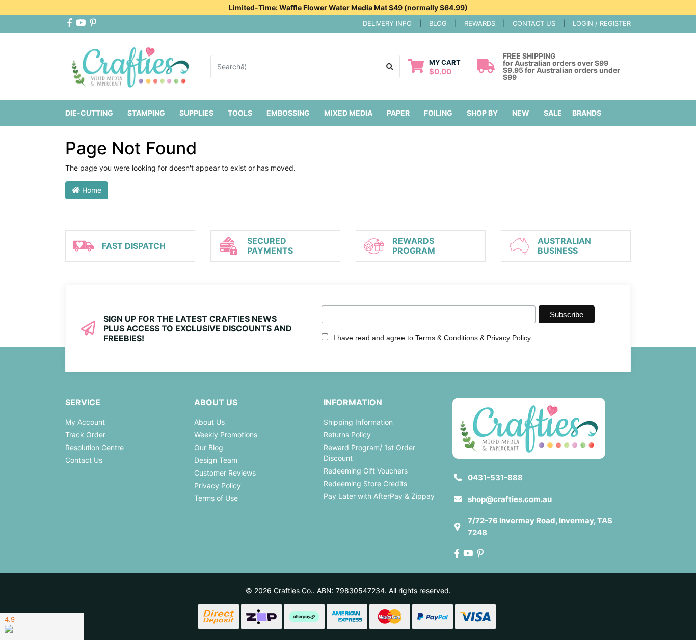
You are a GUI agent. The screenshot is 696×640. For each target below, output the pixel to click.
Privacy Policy (217, 485)
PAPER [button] (398, 112)
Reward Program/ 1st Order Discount (369, 452)
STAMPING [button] (146, 112)
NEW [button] (520, 112)
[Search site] (390, 66)
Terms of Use (216, 498)
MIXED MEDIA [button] (348, 112)
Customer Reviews (225, 472)
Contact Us (83, 460)
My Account (85, 422)
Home (90, 190)
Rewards (479, 23)
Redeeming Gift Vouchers (366, 470)
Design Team (215, 460)
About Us (209, 422)
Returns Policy (347, 434)
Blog (438, 23)
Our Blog (208, 447)
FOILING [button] (438, 112)
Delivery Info (387, 23)
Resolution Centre (94, 447)
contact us (534, 23)
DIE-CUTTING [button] (89, 112)
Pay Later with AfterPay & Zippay (379, 496)
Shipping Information (358, 422)
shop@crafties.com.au (510, 499)
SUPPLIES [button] (196, 112)
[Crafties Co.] (130, 65)
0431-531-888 (495, 477)
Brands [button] (586, 112)
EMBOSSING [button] (288, 112)
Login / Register (602, 23)
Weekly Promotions (225, 434)
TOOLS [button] (240, 112)
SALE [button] (553, 112)
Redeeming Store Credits (365, 483)
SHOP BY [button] (482, 112)
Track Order (85, 434)
